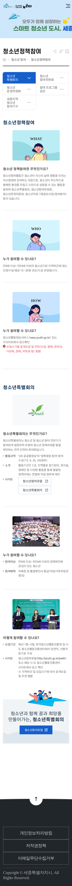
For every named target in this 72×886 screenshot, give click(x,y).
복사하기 (61, 51)
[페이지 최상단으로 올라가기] (36, 798)
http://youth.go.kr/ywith (51, 658)
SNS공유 (54, 51)
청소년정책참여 (40, 59)
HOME (4, 59)
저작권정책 (36, 845)
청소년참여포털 (32, 481)
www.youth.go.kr (40, 337)
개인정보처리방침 (36, 833)
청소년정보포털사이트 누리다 (17, 6)
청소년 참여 (18, 59)
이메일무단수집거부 (36, 858)
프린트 (67, 51)
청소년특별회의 (32, 490)
